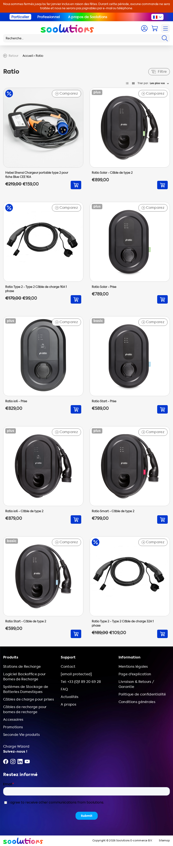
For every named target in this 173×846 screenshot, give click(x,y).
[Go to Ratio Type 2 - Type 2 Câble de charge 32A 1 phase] (130, 587)
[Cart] (154, 28)
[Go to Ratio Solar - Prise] (130, 253)
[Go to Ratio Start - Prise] (130, 365)
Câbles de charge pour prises (28, 699)
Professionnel (48, 17)
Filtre (162, 71)
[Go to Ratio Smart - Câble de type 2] (130, 475)
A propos (68, 704)
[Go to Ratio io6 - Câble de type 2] (43, 475)
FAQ (64, 689)
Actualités (69, 697)
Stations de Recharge (22, 666)
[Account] (144, 28)
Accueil (28, 56)
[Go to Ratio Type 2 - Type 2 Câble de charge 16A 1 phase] (43, 253)
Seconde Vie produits (21, 734)
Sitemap (164, 840)
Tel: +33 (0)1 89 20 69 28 (81, 681)
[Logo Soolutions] (67, 28)
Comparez (67, 93)
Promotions (13, 727)
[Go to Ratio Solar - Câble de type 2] (130, 138)
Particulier (20, 17)
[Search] (165, 38)
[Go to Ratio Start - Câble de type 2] (43, 587)
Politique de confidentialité (142, 694)
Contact (68, 666)
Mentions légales (133, 666)
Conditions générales (137, 702)
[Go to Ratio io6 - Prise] (43, 365)
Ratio (39, 56)
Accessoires (13, 719)
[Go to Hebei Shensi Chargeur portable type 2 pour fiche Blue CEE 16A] (43, 138)
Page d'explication (135, 674)
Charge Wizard (16, 746)
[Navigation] (165, 28)
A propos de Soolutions (87, 17)
